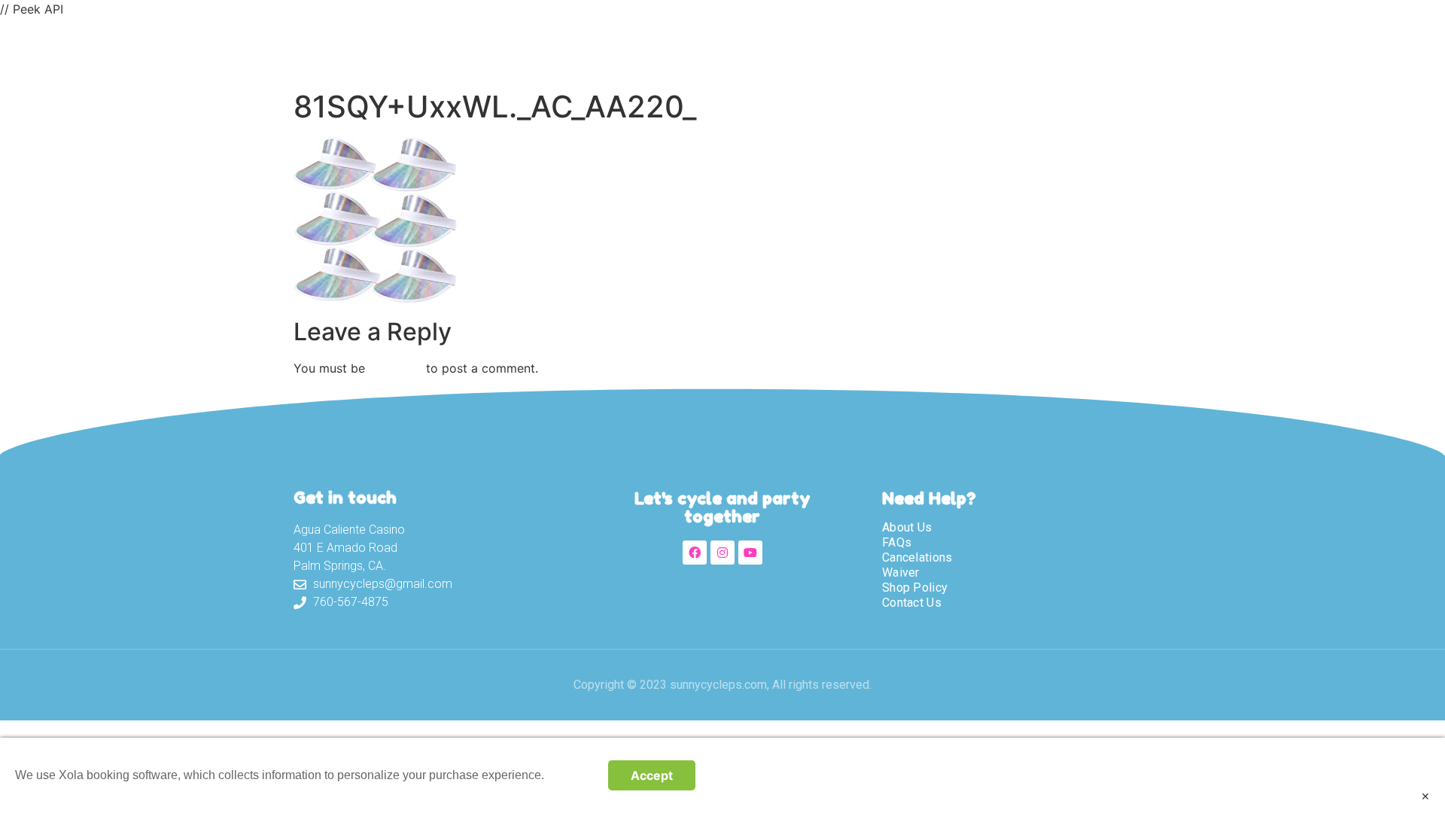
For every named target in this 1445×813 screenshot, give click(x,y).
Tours (756, 50)
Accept (652, 775)
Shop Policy (915, 587)
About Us (673, 50)
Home (591, 50)
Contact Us (990, 50)
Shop (903, 50)
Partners (1090, 50)
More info (572, 775)
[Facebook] (695, 552)
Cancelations (917, 557)
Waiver (831, 50)
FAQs (896, 542)
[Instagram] (722, 552)
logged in (395, 368)
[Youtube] (750, 552)
